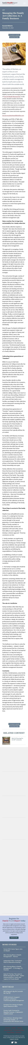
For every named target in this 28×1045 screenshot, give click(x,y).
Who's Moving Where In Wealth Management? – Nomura (12, 955)
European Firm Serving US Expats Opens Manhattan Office (13, 1005)
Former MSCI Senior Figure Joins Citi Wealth (13, 950)
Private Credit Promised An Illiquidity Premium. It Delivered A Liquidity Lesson (13, 1012)
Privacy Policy (10, 1032)
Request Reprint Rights (14, 37)
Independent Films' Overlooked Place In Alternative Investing (13, 961)
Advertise (19, 1028)
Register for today (14, 920)
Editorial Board (8, 1030)
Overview (7, 1028)
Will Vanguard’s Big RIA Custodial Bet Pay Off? (13, 992)
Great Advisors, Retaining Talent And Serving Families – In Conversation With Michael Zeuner (13, 1019)
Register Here (14, 937)
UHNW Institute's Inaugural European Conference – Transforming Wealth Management (14, 998)
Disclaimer (18, 1032)
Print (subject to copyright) (14, 34)
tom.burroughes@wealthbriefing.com (13, 115)
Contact (13, 1028)
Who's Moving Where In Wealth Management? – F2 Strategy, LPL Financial (13, 968)
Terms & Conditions (19, 1030)
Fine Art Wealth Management (12, 96)
